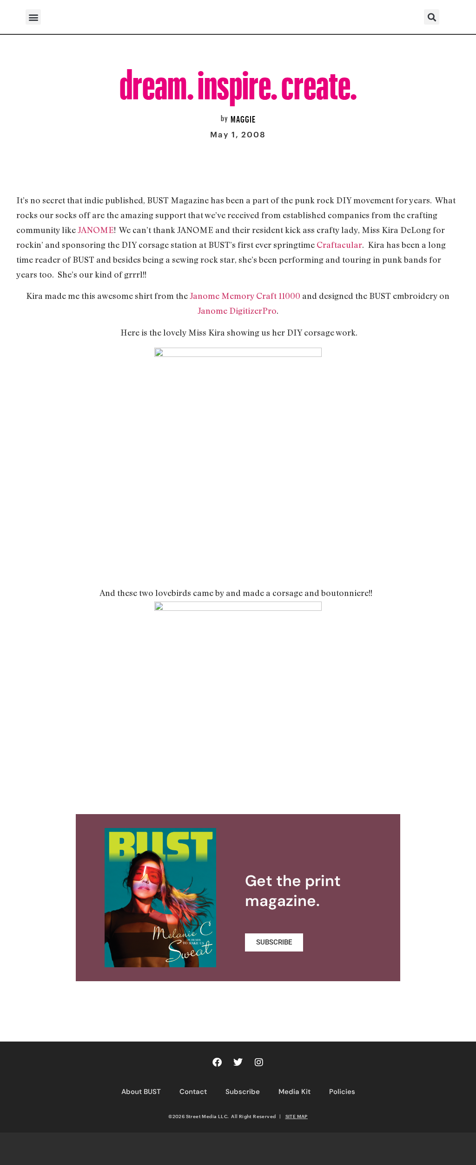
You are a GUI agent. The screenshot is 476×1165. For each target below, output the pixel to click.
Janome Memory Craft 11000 (246, 296)
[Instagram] (259, 1062)
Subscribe (242, 1091)
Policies (342, 1091)
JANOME (96, 230)
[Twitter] (238, 1062)
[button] (33, 17)
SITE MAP (296, 1116)
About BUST (141, 1091)
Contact (193, 1091)
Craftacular (339, 244)
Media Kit (294, 1091)
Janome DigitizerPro (237, 310)
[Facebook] (217, 1062)
